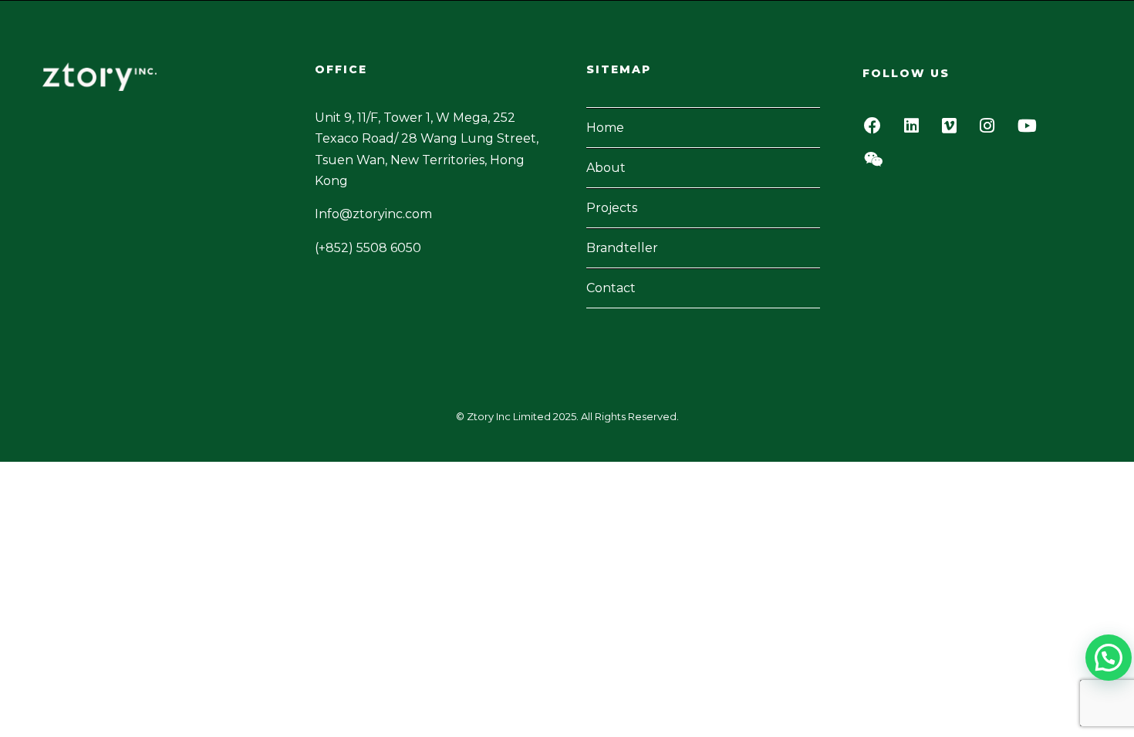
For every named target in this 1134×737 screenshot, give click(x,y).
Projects (611, 207)
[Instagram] (991, 130)
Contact (611, 288)
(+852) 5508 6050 (368, 248)
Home (605, 127)
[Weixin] (878, 163)
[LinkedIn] (916, 130)
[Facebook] (877, 130)
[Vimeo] (953, 130)
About (606, 167)
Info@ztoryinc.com (373, 214)
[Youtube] (1031, 130)
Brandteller (622, 248)
